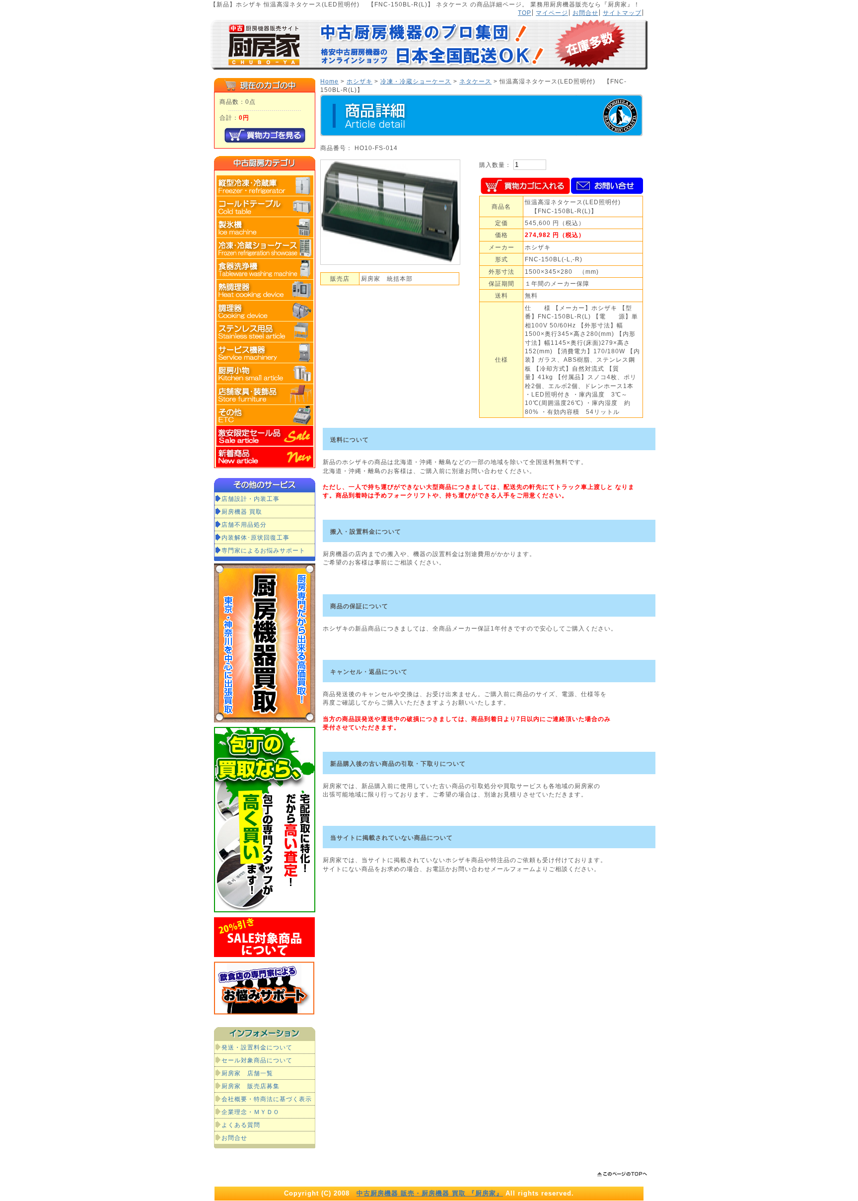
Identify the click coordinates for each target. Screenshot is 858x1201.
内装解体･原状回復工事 (255, 537)
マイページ (552, 12)
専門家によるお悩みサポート (263, 550)
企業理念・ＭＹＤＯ (250, 1112)
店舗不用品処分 (244, 524)
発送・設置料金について (256, 1047)
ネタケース (475, 81)
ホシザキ (359, 81)
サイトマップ (622, 12)
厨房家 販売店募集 (250, 1086)
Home (329, 81)
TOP (524, 12)
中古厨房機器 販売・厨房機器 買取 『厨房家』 (430, 1193)
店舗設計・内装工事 (250, 498)
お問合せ (585, 12)
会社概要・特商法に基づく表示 (266, 1099)
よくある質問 (240, 1124)
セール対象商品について (256, 1060)
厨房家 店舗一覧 (247, 1073)
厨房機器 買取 (241, 511)
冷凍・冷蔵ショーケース (415, 81)
